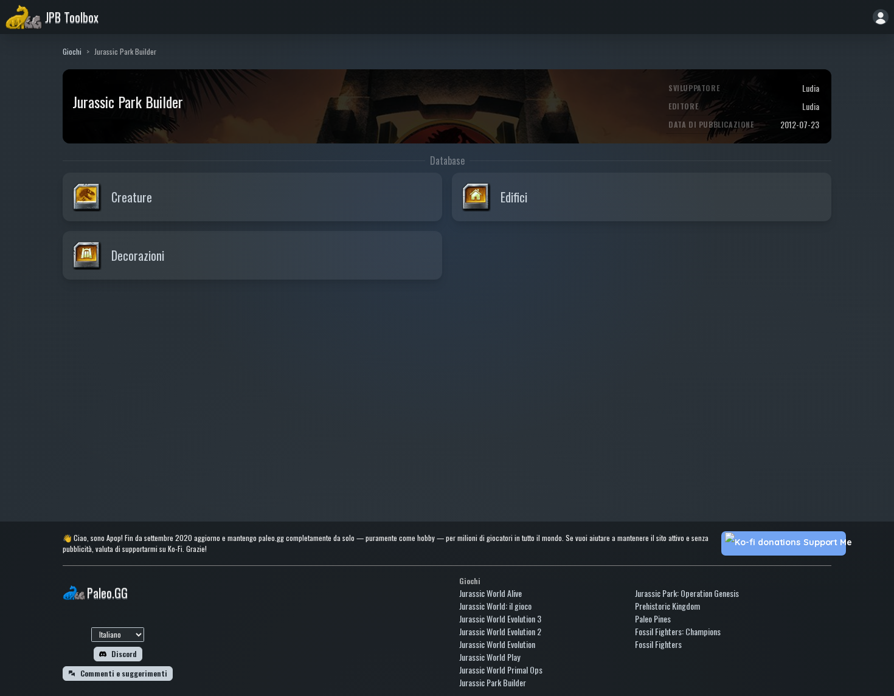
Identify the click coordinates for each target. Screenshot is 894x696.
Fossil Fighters (658, 644)
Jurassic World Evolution (497, 644)
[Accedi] (880, 17)
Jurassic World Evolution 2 (500, 631)
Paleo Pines (653, 618)
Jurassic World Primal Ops (500, 669)
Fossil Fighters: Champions (678, 631)
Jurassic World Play (489, 656)
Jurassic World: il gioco (495, 605)
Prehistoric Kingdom (667, 605)
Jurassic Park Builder (492, 682)
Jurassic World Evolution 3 (500, 618)
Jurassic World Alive (490, 593)
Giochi (72, 51)
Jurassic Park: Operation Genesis (687, 593)
